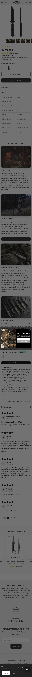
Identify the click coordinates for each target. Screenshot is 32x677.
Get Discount (23, 341)
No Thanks (23, 344)
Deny (14, 673)
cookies (12, 667)
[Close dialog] (30, 330)
